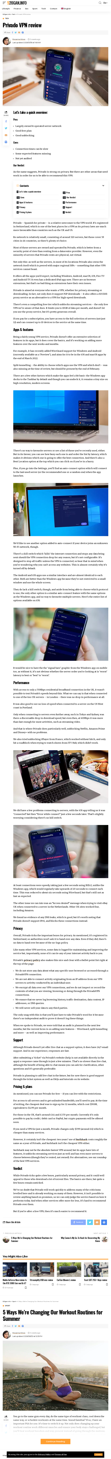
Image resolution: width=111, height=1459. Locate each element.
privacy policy (32, 960)
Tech (7, 18)
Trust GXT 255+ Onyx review (95, 1280)
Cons (22, 197)
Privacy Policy (44, 1454)
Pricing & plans (25, 212)
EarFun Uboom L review (66, 1280)
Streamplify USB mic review (41, 1280)
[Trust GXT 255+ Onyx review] (96, 1269)
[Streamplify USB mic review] (42, 1269)
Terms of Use (61, 1454)
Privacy (22, 207)
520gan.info (17, 3)
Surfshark (81, 1139)
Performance (71, 202)
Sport (7, 1305)
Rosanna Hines (18, 39)
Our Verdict (71, 197)
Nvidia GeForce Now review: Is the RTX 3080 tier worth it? (15, 1281)
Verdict (68, 212)
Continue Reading (55, 1441)
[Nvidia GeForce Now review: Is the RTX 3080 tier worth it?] (15, 1269)
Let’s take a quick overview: (30, 191)
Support (69, 207)
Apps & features (26, 202)
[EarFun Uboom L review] (69, 1269)
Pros (68, 192)
